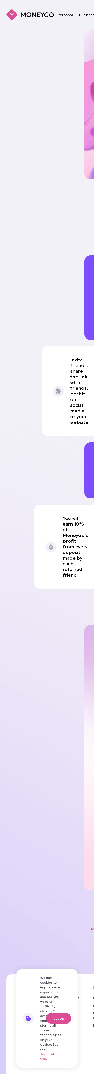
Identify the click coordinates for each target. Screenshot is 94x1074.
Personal (65, 14)
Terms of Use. (47, 1056)
